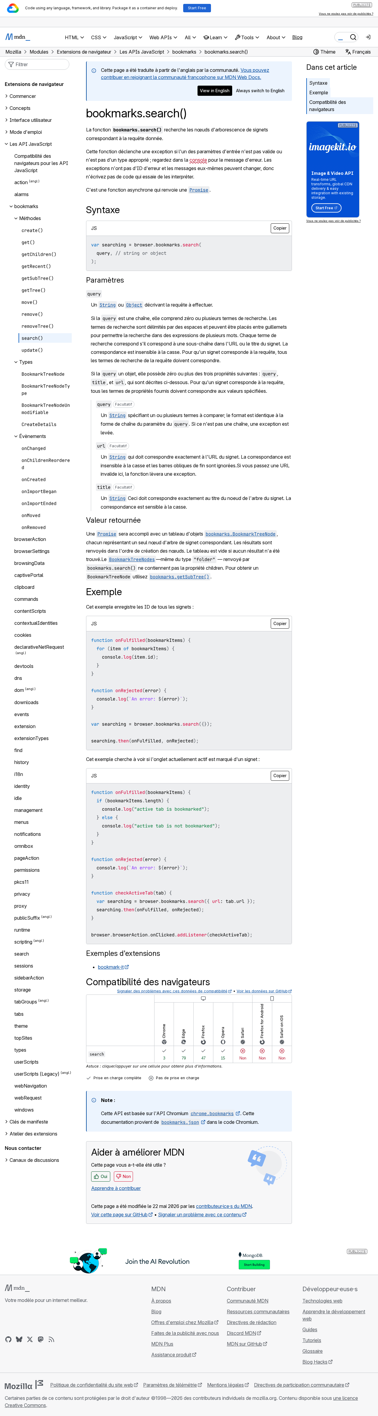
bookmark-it (111, 967)
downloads (26, 702)
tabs (19, 1014)
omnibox (23, 846)
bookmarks (26, 206)
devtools (23, 666)
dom (19, 690)
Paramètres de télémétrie (170, 1385)
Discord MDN (241, 1333)
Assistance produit (171, 1355)
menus (21, 822)
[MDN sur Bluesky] (19, 1339)
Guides (309, 1329)
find (18, 750)
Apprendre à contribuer (116, 1188)
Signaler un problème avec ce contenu (199, 1215)
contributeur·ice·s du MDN (224, 1206)
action (21, 182)
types (20, 1050)
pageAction (26, 858)
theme (21, 1026)
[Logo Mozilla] (24, 1384)
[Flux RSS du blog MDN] (51, 1339)
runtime (22, 930)
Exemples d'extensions (123, 953)
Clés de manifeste (29, 1122)
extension (25, 726)
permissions (27, 870)
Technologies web (322, 1301)
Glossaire (312, 1351)
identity (22, 786)
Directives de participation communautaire (299, 1385)
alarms (21, 194)
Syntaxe (318, 83)
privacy (22, 894)
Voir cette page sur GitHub (119, 1215)
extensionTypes (31, 738)
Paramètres (105, 280)
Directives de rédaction (251, 1322)
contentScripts (30, 611)
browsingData (29, 563)
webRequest (28, 1098)
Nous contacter (23, 1148)
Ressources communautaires (258, 1312)
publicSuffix (27, 918)
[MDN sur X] (29, 1339)
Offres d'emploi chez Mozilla (182, 1322)
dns (18, 678)
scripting (23, 942)
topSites (23, 1038)
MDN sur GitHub (244, 1344)
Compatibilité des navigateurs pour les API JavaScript (41, 163)
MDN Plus (162, 1344)
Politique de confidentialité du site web (91, 1385)
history (21, 762)
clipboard (24, 587)
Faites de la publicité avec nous (185, 1333)
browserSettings (32, 551)
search (21, 954)
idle (18, 798)
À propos (161, 1301)
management (28, 810)
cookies (22, 635)
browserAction (30, 539)
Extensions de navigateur (34, 84)
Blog (297, 37)
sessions (23, 966)
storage (22, 990)
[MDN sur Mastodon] (40, 1339)
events (21, 714)
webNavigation (30, 1086)
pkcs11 (21, 882)
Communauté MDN (247, 1301)
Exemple (318, 92)
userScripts (26, 1062)
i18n (18, 774)
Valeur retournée (113, 520)
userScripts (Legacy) (36, 1074)
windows (24, 1110)
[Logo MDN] (17, 1288)
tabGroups (25, 1002)
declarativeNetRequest (39, 647)
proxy (20, 906)
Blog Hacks (315, 1362)
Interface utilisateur (31, 120)
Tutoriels (311, 1340)
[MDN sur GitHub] (8, 1339)
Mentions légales (225, 1385)
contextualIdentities (36, 623)
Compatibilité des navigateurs (327, 105)
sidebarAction (29, 978)
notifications (27, 834)
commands (26, 599)
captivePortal (28, 575)
